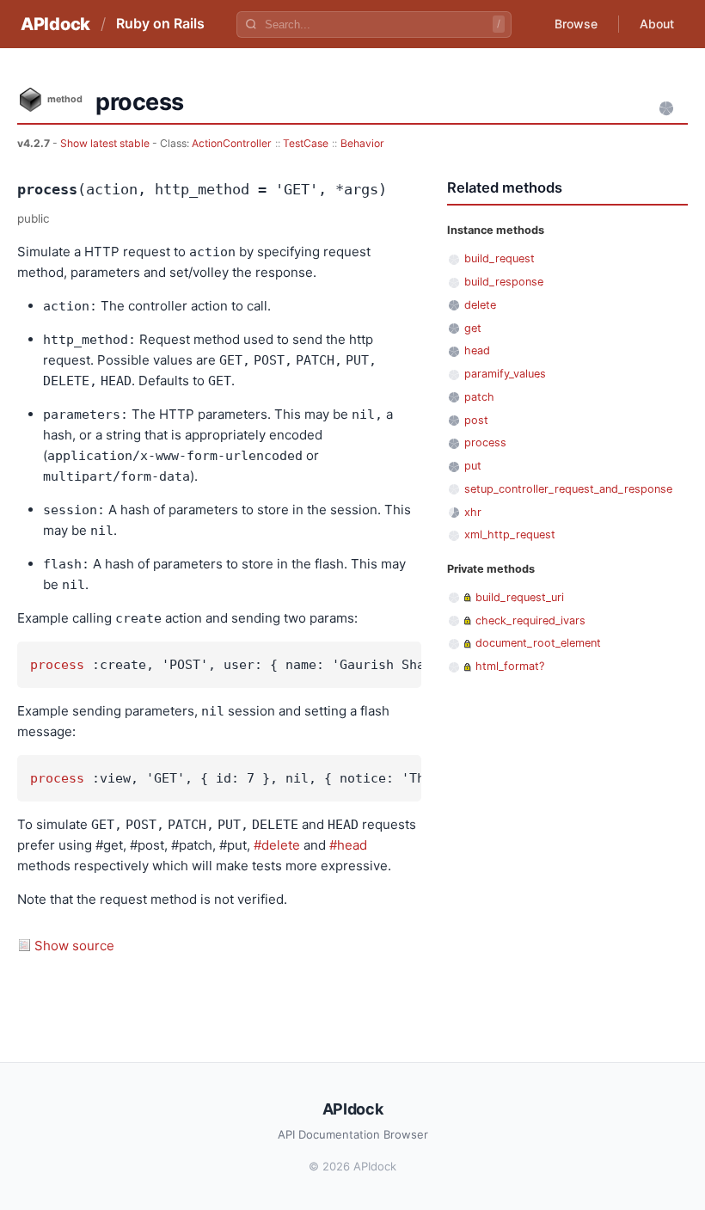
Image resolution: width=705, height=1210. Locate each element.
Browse (576, 23)
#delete (277, 845)
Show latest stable (106, 143)
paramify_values (505, 373)
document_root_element (538, 642)
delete (480, 304)
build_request (499, 258)
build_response (503, 281)
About (657, 23)
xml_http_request (509, 534)
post (476, 420)
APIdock (55, 24)
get (472, 328)
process (57, 665)
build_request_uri (519, 597)
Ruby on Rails (160, 23)
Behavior (362, 143)
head (477, 350)
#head (348, 845)
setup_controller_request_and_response (568, 488)
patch (479, 396)
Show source (74, 945)
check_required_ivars (530, 620)
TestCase (305, 143)
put (472, 465)
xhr (472, 512)
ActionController (232, 143)
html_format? (509, 666)
